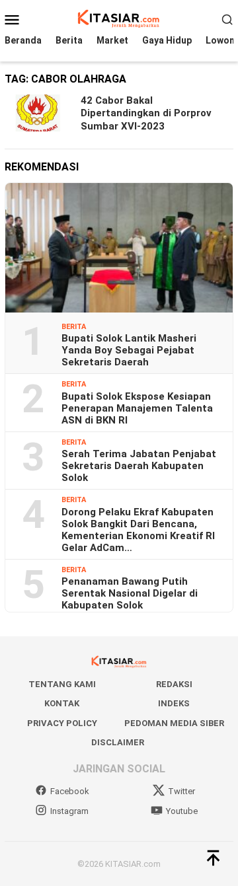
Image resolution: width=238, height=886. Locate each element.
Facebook (69, 791)
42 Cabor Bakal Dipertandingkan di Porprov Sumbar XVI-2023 (146, 113)
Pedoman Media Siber (174, 723)
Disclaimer (117, 742)
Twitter (181, 791)
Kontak (61, 703)
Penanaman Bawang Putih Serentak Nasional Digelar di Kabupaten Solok (129, 593)
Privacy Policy (62, 723)
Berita (73, 326)
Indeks (174, 703)
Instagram (69, 811)
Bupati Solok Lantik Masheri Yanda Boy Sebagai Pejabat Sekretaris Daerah (128, 350)
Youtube (182, 811)
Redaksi (174, 684)
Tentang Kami (62, 684)
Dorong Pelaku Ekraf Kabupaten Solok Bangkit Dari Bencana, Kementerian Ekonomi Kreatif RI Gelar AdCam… (138, 530)
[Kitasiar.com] (118, 18)
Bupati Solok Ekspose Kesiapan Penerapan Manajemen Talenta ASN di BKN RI (137, 408)
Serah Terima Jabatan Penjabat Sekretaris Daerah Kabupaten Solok (138, 466)
